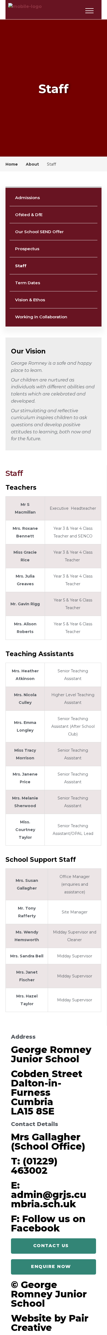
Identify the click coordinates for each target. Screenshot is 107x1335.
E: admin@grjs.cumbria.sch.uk (48, 1195)
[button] (53, 1246)
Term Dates (27, 282)
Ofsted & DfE (29, 214)
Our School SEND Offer (39, 231)
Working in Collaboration (41, 316)
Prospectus (27, 248)
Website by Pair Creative (49, 1322)
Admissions (27, 197)
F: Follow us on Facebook (48, 1223)
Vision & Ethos (30, 299)
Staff (20, 265)
